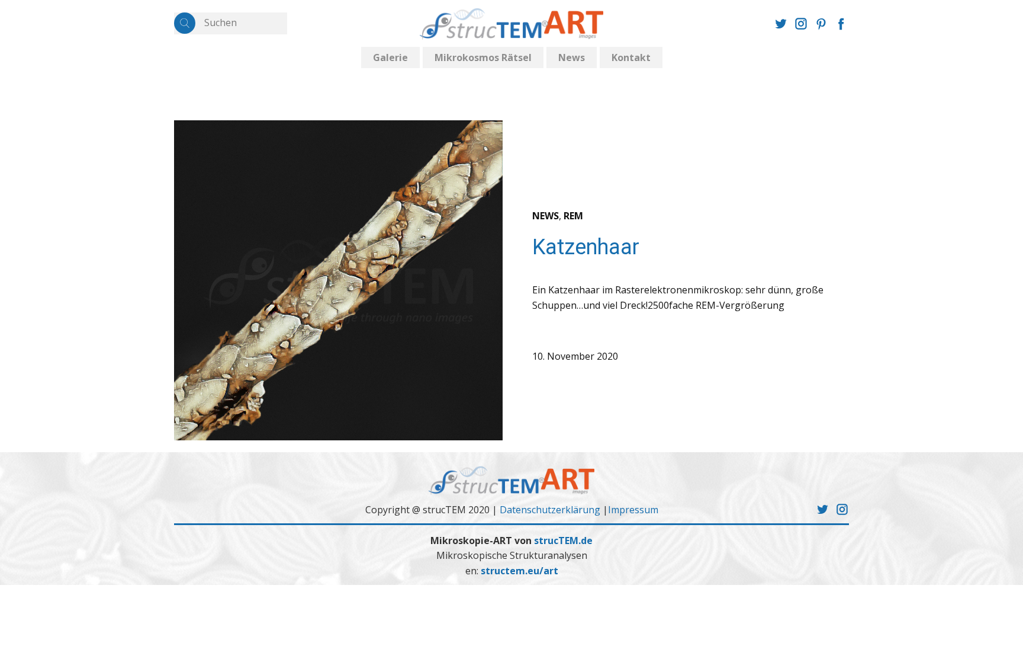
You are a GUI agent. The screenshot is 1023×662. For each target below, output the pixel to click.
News (571, 57)
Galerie (390, 57)
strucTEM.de (563, 540)
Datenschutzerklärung (550, 509)
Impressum (633, 509)
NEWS (545, 215)
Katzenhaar (585, 247)
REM (573, 215)
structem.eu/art (519, 570)
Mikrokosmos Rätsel (483, 57)
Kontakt (631, 57)
